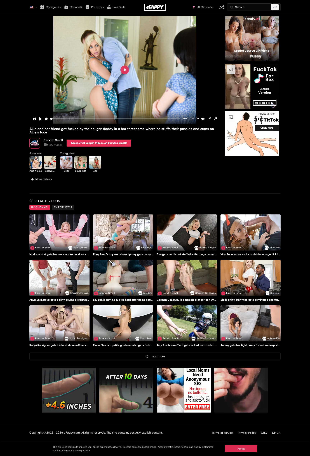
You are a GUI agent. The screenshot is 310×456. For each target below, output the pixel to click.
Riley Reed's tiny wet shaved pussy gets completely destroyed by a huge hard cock (145, 254)
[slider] (115, 119)
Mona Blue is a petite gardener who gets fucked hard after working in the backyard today (149, 345)
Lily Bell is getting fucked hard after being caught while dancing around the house (144, 299)
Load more (158, 356)
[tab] (39, 207)
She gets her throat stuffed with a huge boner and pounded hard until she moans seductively (215, 254)
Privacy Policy (247, 432)
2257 (264, 432)
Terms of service (222, 432)
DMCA (276, 432)
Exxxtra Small (53, 140)
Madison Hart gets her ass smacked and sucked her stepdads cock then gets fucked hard (85, 254)
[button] (124, 179)
